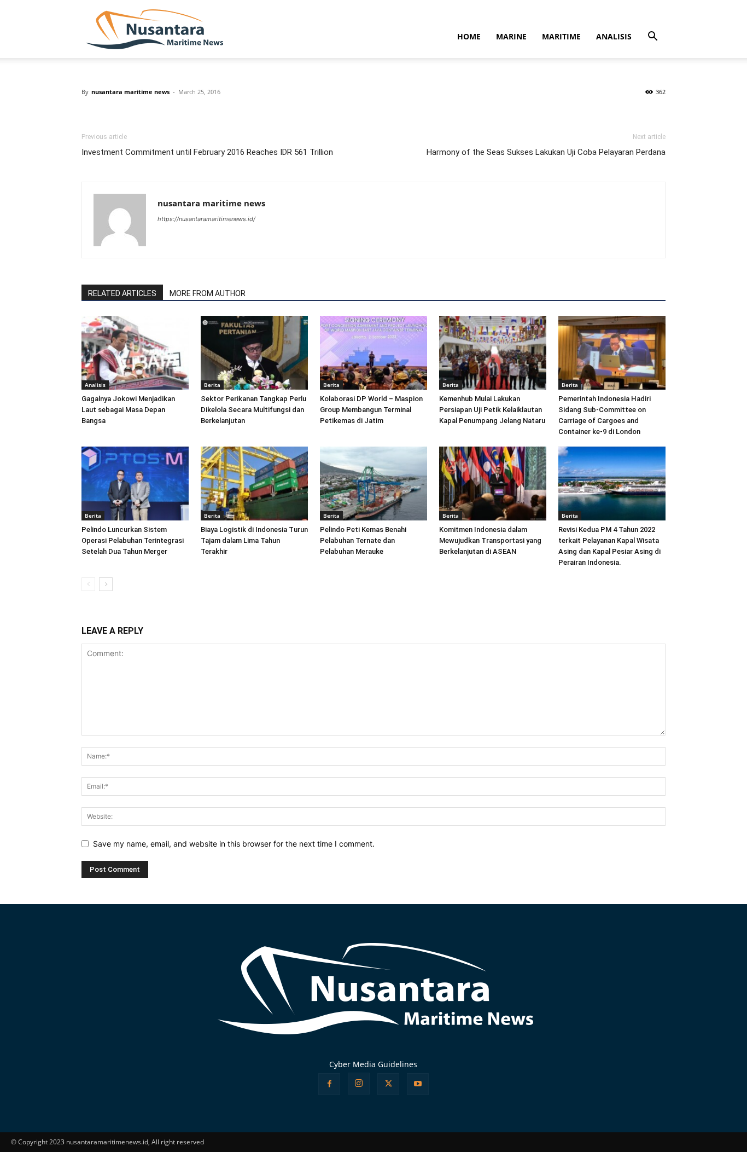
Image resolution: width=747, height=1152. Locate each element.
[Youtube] (418, 1084)
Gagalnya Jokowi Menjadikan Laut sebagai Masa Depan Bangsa (128, 410)
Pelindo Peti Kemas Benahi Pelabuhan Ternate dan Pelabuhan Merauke (363, 540)
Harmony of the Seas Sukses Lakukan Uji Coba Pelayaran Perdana (546, 152)
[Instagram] (359, 1084)
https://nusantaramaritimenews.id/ (206, 219)
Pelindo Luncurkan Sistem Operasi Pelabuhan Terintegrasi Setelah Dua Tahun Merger (132, 540)
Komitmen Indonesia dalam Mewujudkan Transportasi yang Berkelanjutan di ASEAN (490, 540)
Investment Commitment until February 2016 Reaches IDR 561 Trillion (207, 152)
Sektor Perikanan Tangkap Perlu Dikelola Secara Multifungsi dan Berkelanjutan (253, 410)
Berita (212, 385)
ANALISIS (614, 36)
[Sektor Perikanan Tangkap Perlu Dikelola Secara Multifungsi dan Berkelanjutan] (254, 353)
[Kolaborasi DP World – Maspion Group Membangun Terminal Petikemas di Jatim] (373, 353)
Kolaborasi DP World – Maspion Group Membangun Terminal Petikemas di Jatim (371, 410)
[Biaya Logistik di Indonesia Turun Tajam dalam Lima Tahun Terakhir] (254, 483)
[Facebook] (329, 1084)
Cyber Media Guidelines (373, 1064)
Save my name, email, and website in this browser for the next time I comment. (234, 843)
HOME (469, 36)
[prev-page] (88, 584)
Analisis (95, 385)
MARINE (511, 36)
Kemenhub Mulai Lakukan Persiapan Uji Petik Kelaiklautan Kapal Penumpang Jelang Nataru (492, 410)
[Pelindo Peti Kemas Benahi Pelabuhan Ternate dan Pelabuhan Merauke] (373, 483)
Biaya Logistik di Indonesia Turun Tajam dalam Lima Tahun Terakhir (254, 540)
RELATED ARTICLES (122, 293)
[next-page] (106, 584)
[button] (652, 37)
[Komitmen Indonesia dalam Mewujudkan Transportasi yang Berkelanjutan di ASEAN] (492, 483)
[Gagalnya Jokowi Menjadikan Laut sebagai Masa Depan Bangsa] (135, 353)
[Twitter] (388, 1084)
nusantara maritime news (130, 92)
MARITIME (561, 36)
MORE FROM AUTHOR (208, 293)
